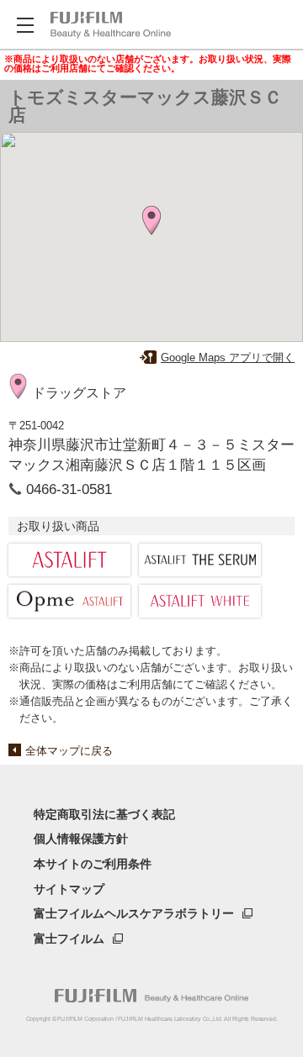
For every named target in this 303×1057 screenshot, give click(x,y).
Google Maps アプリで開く (228, 357)
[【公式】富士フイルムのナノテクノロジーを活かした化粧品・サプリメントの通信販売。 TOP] (110, 25)
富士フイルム (69, 938)
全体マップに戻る (69, 750)
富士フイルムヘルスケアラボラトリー (134, 913)
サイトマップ (69, 889)
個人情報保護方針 (81, 838)
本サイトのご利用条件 (93, 863)
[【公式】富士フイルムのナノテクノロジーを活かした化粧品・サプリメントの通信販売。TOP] (151, 995)
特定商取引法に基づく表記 (104, 814)
